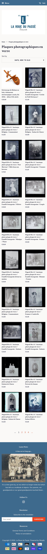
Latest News (23, 447)
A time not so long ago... (24, 451)
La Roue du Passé (22, 540)
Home (3, 42)
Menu (6, 3)
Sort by (4, 56)
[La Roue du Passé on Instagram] (23, 502)
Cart (43, 3)
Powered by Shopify (37, 540)
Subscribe (38, 519)
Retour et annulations (23, 534)
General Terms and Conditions (24, 531)
